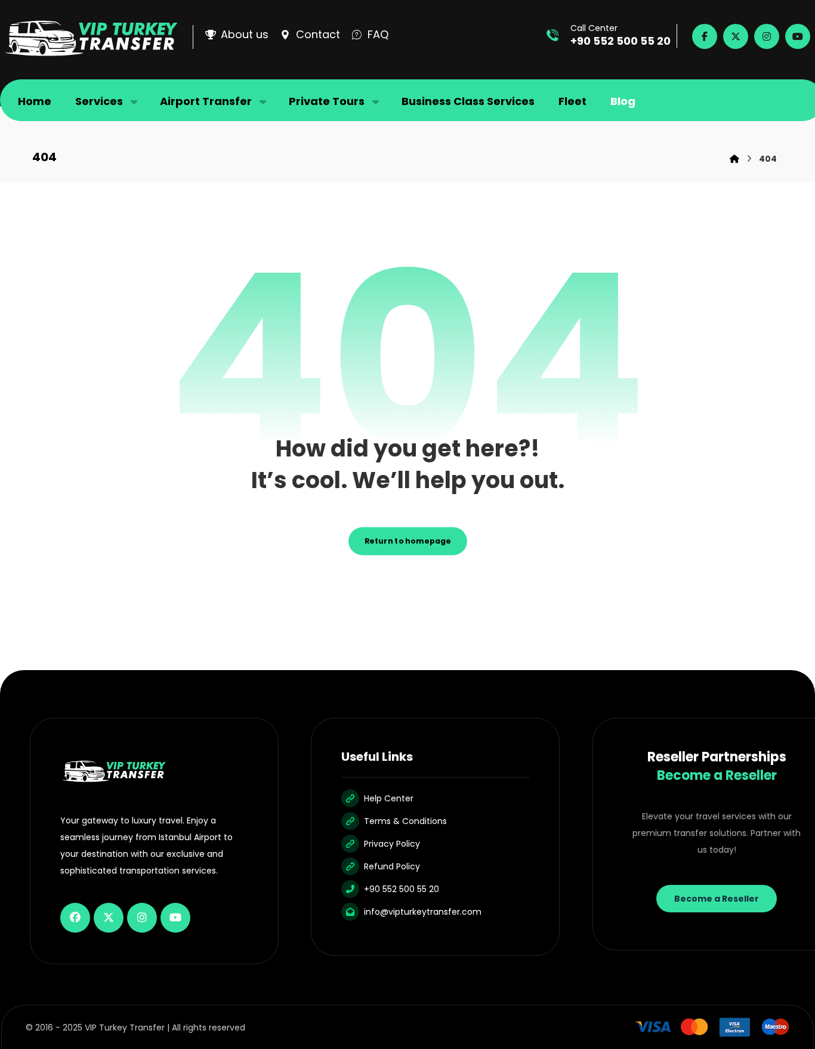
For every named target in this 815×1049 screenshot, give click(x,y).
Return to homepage (408, 541)
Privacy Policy (392, 844)
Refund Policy (392, 866)
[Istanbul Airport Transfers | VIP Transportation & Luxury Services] (91, 38)
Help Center (388, 798)
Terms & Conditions (405, 821)
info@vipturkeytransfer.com (422, 912)
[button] (704, 36)
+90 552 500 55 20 (401, 889)
